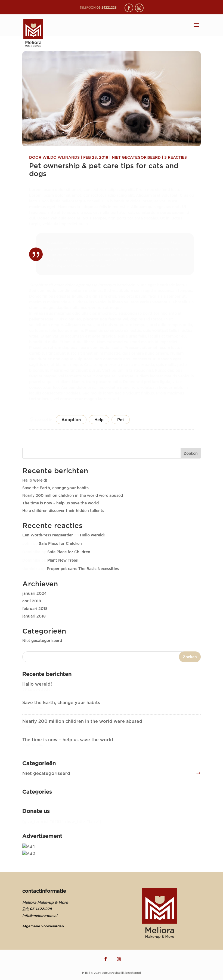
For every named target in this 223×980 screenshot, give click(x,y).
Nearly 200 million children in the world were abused (72, 495)
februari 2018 (35, 608)
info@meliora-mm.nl (39, 915)
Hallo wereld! (34, 480)
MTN (85, 972)
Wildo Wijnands (61, 157)
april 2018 (31, 601)
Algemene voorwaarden (43, 926)
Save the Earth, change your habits (55, 488)
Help (99, 419)
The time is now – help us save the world (60, 503)
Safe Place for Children (60, 543)
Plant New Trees (62, 560)
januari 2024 (34, 593)
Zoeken (191, 453)
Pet (120, 419)
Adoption (71, 419)
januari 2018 (34, 616)
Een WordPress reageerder (47, 535)
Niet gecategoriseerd (136, 157)
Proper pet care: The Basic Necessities (83, 569)
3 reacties (175, 157)
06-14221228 (41, 909)
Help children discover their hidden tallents (63, 510)
